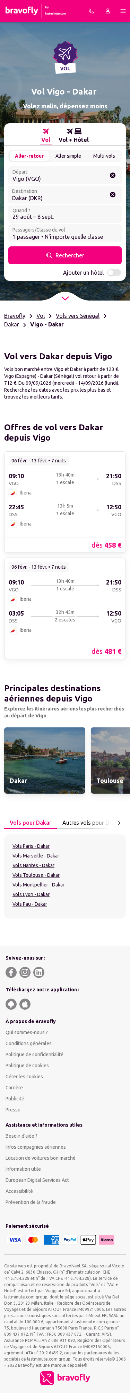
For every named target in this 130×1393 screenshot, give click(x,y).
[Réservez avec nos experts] (91, 11)
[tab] (45, 135)
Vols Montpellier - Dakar (38, 884)
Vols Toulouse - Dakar (36, 875)
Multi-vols (104, 156)
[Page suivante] (118, 822)
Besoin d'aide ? (21, 1136)
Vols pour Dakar (30, 823)
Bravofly (14, 316)
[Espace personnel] (107, 11)
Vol (40, 316)
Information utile (23, 1169)
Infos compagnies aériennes (36, 1147)
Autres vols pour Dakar (91, 823)
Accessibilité (19, 1191)
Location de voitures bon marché (41, 1158)
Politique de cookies (27, 1065)
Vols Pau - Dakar (29, 904)
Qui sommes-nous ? (27, 1032)
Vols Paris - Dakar (31, 846)
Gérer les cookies (24, 1076)
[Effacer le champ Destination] (112, 194)
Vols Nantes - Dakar (33, 865)
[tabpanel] (65, 876)
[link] (65, 501)
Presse (13, 1109)
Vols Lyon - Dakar (31, 894)
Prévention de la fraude (31, 1202)
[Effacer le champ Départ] (112, 175)
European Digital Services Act (37, 1180)
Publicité (15, 1098)
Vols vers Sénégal (77, 316)
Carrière (14, 1087)
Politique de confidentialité (34, 1054)
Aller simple (68, 156)
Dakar (11, 324)
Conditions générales (29, 1043)
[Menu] (123, 11)
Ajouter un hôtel (83, 272)
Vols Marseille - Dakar (35, 856)
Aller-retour (29, 156)
